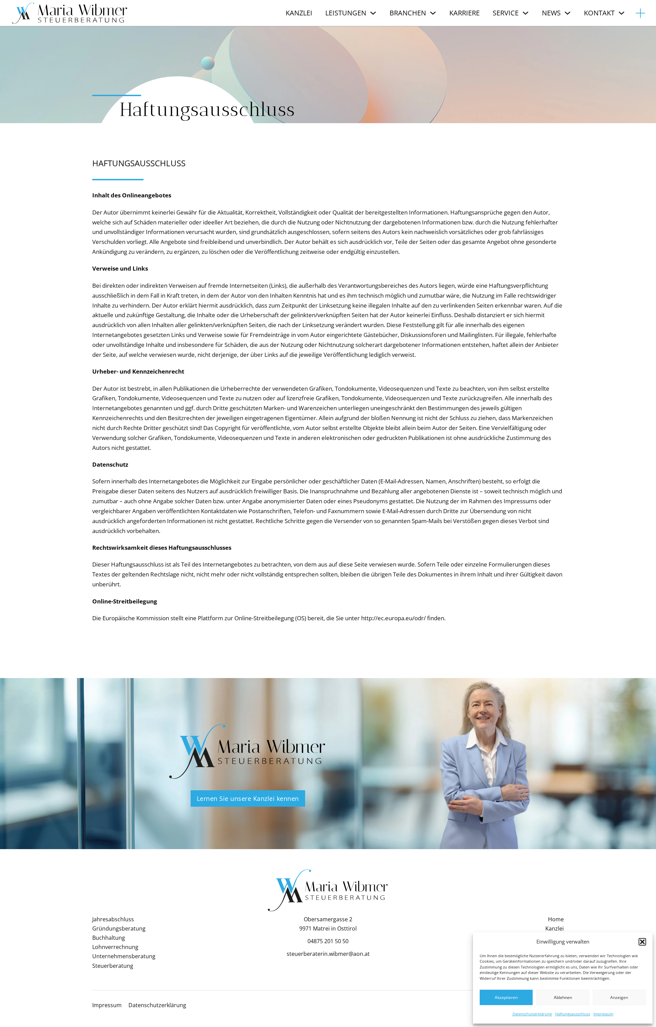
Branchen (408, 12)
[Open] (640, 13)
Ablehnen (563, 997)
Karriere (464, 12)
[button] (642, 941)
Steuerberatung (112, 966)
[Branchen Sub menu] (432, 13)
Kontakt (599, 12)
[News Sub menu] (567, 13)
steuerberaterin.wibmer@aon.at (328, 954)
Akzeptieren (506, 997)
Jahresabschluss (113, 919)
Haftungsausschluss (572, 1013)
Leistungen (345, 12)
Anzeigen (619, 997)
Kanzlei (299, 12)
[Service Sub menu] (525, 13)
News (551, 12)
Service (506, 12)
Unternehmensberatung (123, 956)
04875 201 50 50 (328, 941)
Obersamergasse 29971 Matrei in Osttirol (328, 923)
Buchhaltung (108, 937)
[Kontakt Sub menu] (621, 13)
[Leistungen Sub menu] (373, 13)
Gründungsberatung (119, 928)
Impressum (603, 1013)
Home (556, 919)
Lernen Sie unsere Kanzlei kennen (248, 798)
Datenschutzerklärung (532, 1013)
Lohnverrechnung (115, 947)
